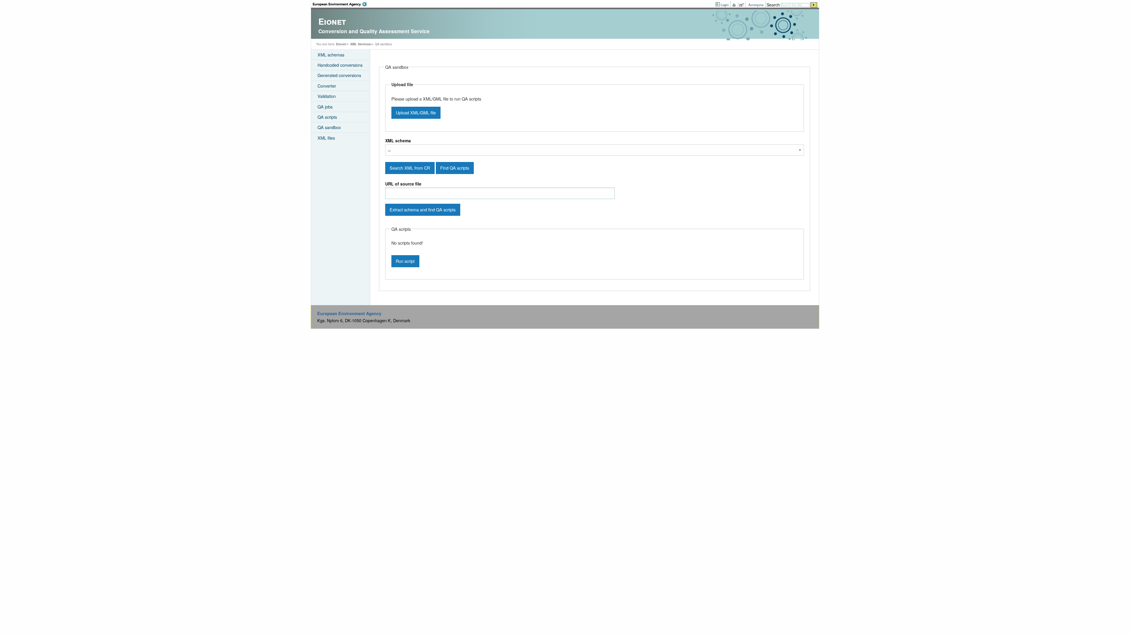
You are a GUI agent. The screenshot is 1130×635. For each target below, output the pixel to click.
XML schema (398, 140)
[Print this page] (735, 5)
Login (725, 4)
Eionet (341, 44)
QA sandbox (329, 127)
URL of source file (403, 184)
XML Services (360, 44)
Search (773, 5)
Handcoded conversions (340, 65)
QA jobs (325, 106)
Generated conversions (339, 75)
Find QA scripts (454, 168)
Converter (327, 86)
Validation (327, 96)
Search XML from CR (410, 168)
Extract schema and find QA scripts (423, 209)
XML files (326, 138)
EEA (340, 4)
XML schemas (331, 54)
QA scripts (327, 117)
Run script (405, 261)
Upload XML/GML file (416, 112)
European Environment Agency (349, 313)
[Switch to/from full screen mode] (742, 5)
